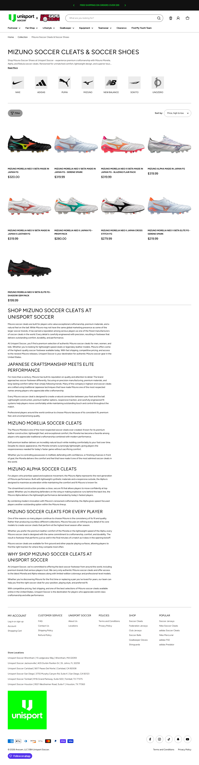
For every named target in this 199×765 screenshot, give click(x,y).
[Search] (159, 18)
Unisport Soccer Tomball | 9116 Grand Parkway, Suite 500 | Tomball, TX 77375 (45, 679)
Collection (23, 37)
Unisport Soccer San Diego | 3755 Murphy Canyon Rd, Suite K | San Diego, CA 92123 (48, 673)
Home (11, 37)
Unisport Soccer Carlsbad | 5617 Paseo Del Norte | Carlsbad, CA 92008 (42, 668)
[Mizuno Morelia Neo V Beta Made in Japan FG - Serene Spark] (76, 142)
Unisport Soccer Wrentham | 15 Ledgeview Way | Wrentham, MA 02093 (42, 658)
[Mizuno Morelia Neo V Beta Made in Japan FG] (29, 142)
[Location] (171, 18)
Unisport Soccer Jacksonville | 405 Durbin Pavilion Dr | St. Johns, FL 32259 (44, 663)
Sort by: (159, 113)
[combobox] (114, 18)
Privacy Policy (184, 749)
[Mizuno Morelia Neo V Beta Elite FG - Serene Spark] (169, 204)
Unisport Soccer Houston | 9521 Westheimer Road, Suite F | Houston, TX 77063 (46, 684)
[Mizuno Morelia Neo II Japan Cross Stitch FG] (123, 204)
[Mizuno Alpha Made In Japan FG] (169, 142)
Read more (13, 68)
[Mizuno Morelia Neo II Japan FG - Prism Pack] (76, 204)
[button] (74, 5)
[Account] (178, 18)
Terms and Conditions (163, 749)
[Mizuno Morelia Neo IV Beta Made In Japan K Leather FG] (29, 204)
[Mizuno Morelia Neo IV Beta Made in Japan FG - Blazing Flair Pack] (123, 142)
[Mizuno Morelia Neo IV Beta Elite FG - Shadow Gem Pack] (29, 265)
